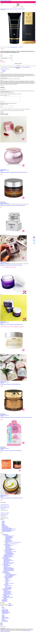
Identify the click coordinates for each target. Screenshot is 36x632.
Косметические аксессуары (6, 589)
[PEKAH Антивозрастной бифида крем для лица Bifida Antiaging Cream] (13, 353)
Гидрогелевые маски (9, 538)
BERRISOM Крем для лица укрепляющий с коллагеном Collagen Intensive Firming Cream (12, 205)
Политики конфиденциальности (26, 630)
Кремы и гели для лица (7, 550)
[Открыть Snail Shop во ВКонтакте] (34, 240)
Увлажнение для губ (9, 585)
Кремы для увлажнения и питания (11, 551)
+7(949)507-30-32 (3, 515)
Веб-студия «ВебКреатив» (9, 604)
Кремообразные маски (9, 540)
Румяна (7, 583)
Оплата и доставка (5, 526)
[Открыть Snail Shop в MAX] (34, 237)
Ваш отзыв (2, 101)
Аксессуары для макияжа (7, 591)
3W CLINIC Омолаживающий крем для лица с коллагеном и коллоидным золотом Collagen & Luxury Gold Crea (16, 417)
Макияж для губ (6, 584)
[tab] (3, 70)
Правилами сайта (15, 67)
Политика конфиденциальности (7, 528)
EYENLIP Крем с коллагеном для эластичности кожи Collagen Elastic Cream (11, 450)
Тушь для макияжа (8, 573)
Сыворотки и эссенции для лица (9, 556)
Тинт (6, 586)
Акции (3, 523)
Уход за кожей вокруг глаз (8, 541)
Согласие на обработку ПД (26, 67)
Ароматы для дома (6, 595)
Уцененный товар (4, 601)
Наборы (5, 598)
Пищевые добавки (5, 599)
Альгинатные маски (9, 536)
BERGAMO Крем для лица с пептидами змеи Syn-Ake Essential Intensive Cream (11, 324)
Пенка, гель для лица (9, 548)
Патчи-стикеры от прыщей (10, 535)
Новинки (3, 524)
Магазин (3, 521)
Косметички (6, 590)
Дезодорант (5, 566)
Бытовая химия (4, 600)
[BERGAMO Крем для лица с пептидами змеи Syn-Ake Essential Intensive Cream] (13, 293)
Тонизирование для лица (7, 555)
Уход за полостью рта (7, 565)
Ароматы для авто (6, 596)
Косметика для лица (5, 534)
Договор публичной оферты (6, 531)
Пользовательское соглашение (6, 529)
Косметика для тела (5, 564)
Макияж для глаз (6, 572)
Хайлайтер (7, 578)
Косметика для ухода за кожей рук (9, 569)
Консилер (7, 580)
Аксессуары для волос (7, 592)
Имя (1, 105)
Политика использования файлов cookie (8, 530)
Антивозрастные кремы (9, 553)
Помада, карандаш (8, 587)
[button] (1, 323)
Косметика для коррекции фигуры (9, 570)
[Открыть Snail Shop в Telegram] (34, 243)
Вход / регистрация (5, 621)
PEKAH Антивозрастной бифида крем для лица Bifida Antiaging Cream (10, 384)
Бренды (3, 522)
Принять (8, 631)
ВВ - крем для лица (8, 577)
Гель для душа (6, 571)
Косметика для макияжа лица (8, 576)
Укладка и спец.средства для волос (9, 562)
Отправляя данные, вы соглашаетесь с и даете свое (15, 67)
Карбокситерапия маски (9, 537)
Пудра (6, 582)
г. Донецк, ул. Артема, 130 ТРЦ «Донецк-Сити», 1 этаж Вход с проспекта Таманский (4, 506)
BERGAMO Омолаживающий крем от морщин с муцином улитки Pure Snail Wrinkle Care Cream (13, 172)
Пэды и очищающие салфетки (10, 549)
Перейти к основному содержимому (5, 0)
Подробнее (3, 631)
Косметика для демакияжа (8, 588)
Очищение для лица (7, 544)
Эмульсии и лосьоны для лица (8, 554)
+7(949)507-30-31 (3, 508)
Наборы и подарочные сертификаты (7, 597)
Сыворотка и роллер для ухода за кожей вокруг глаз (13, 542)
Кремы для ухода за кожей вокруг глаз (11, 543)
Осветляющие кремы (9, 552)
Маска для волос (6, 561)
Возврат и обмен (4, 525)
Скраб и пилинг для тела (7, 567)
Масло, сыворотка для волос (8, 563)
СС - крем (7, 581)
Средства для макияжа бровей (10, 575)
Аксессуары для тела (7, 593)
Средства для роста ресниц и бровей (11, 574)
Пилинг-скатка (8, 547)
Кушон (7, 579)
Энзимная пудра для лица (9, 545)
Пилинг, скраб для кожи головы (8, 560)
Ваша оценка (2, 95)
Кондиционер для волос (7, 559)
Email (1, 107)
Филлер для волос (6, 558)
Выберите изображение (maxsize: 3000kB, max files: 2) (8, 103)
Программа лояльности (5, 527)
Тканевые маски (8, 539)
